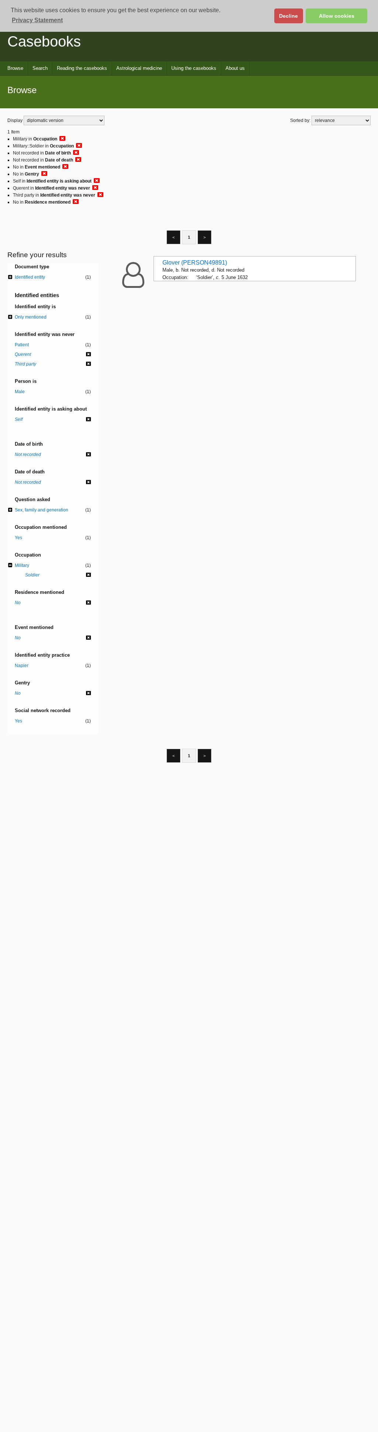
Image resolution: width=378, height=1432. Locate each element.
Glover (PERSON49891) (194, 262)
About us (235, 68)
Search (40, 68)
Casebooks (44, 41)
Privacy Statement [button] (37, 20)
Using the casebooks (193, 68)
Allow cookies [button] (336, 16)
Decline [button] (288, 16)
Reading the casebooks (82, 68)
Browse (15, 68)
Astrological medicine (139, 68)
